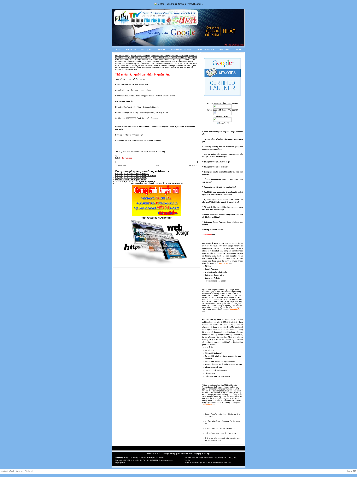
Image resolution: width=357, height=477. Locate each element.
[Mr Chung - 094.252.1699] (223, 115)
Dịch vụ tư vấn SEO (214, 403)
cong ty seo (178, 63)
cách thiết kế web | (156, 60)
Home (118, 50)
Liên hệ (238, 50)
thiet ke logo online (123, 65)
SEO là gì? (209, 347)
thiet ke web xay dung (143, 58)
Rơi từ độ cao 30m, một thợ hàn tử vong (220, 428)
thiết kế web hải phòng (161, 67)
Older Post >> (192, 165)
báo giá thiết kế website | (162, 58)
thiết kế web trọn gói (178, 67)
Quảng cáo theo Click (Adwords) (217, 376)
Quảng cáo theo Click (205, 50)
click (238, 258)
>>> (229, 263)
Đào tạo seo (131, 50)
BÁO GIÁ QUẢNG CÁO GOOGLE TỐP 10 (131, 178)
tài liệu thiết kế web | (181, 56)
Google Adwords (211, 269)
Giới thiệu (161, 50)
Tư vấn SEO (209, 350)
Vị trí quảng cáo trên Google (216, 272)
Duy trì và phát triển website (216, 370)
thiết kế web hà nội (122, 56)
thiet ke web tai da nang (158, 65)
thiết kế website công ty (145, 63)
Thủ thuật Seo (146, 50)
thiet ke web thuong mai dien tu (180, 65)
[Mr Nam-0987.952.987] (223, 108)
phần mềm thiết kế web (164, 63)
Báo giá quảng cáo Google (181, 50)
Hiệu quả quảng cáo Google (215, 281)
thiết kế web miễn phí (135, 62)
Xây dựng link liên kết (213, 367)
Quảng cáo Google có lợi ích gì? (215, 167)
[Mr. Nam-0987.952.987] (223, 121)
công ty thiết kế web (179, 62)
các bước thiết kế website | (139, 60)
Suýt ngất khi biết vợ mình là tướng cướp (220, 433)
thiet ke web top (186, 60)
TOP (354, 471)
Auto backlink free (7, 471)
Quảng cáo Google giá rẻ (214, 275)
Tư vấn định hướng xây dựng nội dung (220, 362)
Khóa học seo (18, 471)
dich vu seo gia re (190, 63)
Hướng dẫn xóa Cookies (213, 230)
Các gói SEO (210, 373)
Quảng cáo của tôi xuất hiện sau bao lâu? (219, 187)
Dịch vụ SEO (224, 50)
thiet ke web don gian (140, 65)
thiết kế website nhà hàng (140, 56)
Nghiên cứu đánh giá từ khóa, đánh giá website (223, 364)
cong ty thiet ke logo (171, 60)
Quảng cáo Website (212, 278)
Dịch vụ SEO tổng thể (213, 353)
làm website (130, 63)
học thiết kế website (163, 62)
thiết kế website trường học (161, 56)
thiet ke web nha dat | (180, 58)
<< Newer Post (121, 165)
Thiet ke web (29, 471)
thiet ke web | (130, 58)
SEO (226, 385)
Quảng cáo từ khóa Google (213, 243)
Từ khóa (208, 266)
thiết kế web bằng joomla (141, 67)
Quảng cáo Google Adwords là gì (216, 162)
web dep (133, 69)
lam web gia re (150, 62)
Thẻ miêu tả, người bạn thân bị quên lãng (142, 74)
